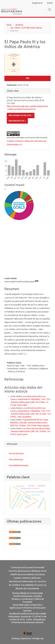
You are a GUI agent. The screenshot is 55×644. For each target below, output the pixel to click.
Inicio (9, 25)
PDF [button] (27, 78)
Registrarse (37, 3)
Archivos (19, 25)
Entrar (50, 3)
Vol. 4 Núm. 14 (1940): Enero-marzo (26, 28)
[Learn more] (18, 266)
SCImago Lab (37, 638)
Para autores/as (16, 459)
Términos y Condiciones (22, 599)
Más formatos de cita (20, 115)
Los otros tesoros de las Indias (36, 428)
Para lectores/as (16, 453)
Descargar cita (17, 121)
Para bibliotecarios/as (18, 465)
